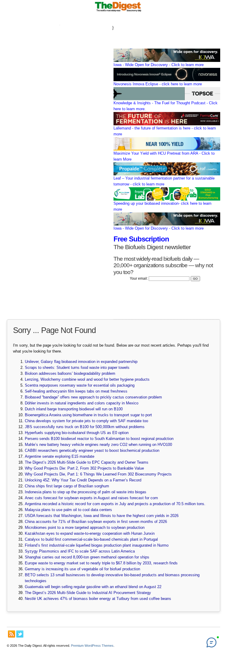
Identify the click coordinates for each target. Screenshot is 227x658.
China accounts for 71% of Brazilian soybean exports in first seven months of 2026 (96, 521)
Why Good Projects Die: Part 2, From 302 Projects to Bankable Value (84, 468)
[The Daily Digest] (118, 11)
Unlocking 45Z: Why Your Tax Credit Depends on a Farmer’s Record (83, 480)
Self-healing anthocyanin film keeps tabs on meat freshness (76, 391)
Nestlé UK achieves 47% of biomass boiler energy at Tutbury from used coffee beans (98, 598)
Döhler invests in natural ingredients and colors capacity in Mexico (81, 403)
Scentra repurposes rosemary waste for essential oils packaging (79, 385)
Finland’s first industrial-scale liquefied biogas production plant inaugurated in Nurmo (96, 545)
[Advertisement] (59, 110)
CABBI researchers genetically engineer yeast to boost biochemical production (92, 450)
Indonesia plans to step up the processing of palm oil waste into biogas (85, 492)
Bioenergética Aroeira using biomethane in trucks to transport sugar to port (88, 415)
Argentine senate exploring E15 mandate (59, 456)
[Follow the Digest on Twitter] (19, 634)
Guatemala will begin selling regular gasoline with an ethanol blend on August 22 (93, 587)
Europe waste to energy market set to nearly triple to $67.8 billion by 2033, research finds (101, 563)
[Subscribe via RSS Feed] (11, 634)
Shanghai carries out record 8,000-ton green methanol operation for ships (87, 557)
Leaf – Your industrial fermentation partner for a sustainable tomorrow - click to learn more (164, 181)
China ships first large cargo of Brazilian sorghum (67, 486)
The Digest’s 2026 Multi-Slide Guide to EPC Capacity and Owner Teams (86, 462)
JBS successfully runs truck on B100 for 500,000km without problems (85, 427)
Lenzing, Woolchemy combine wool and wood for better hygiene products (87, 379)
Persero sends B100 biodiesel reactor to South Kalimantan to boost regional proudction (99, 438)
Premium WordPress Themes (92, 645)
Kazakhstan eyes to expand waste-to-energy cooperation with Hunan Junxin (90, 533)
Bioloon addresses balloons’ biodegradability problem (70, 373)
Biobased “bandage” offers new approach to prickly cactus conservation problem (93, 397)
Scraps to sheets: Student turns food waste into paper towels (77, 367)
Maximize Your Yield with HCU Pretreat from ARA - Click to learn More (164, 156)
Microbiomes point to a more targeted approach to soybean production (85, 527)
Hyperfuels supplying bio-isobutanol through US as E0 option (77, 432)
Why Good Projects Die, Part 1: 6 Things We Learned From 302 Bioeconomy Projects (98, 474)
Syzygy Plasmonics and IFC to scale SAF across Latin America (80, 551)
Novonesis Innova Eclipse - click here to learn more (158, 84)
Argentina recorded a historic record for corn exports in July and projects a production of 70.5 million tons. (115, 504)
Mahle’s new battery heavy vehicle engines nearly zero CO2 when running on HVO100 (98, 444)
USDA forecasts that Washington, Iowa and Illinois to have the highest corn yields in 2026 (102, 515)
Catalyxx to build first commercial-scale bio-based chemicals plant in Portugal (91, 539)
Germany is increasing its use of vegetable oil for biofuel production (82, 569)
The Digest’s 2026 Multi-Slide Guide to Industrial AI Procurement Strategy (88, 592)
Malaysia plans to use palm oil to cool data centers (68, 509)
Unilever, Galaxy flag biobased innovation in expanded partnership (81, 361)
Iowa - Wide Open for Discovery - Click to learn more (159, 65)
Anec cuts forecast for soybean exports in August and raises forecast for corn (91, 498)
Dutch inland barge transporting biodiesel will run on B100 (74, 409)
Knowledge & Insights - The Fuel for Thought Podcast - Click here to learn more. (166, 106)
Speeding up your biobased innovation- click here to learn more (162, 206)
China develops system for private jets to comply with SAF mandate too (86, 421)
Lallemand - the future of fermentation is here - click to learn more (165, 131)
